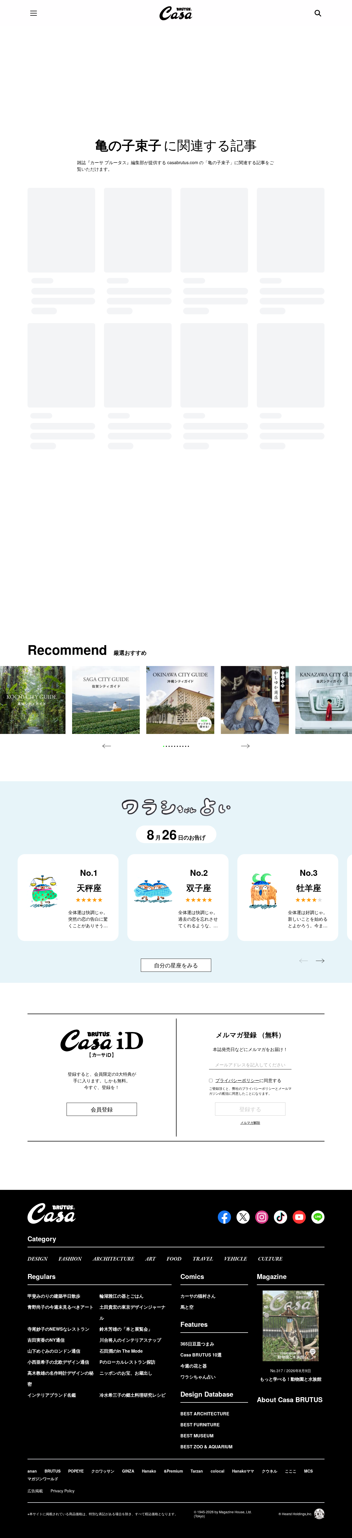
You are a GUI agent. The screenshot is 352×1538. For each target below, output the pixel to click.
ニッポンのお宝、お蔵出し (126, 1373)
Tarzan (197, 1471)
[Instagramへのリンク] (261, 1217)
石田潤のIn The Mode (121, 1351)
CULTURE (270, 1259)
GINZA (128, 1471)
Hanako (149, 1471)
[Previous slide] (106, 590)
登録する (250, 953)
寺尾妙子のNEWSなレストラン (58, 1329)
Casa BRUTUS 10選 (201, 1355)
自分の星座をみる (176, 809)
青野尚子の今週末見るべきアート (61, 1307)
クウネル (269, 1471)
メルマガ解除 (250, 966)
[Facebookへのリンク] (224, 1217)
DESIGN (38, 1259)
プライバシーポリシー (237, 924)
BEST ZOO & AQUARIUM (206, 1446)
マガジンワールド (43, 1478)
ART (150, 1259)
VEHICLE (235, 1259)
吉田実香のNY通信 (46, 1340)
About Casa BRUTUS (290, 1399)
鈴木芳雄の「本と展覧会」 (126, 1329)
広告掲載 (35, 1490)
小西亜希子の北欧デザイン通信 (58, 1362)
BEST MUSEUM (196, 1435)
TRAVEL (203, 1259)
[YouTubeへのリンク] (299, 1217)
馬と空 (187, 1307)
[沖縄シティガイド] (181, 544)
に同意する (248, 924)
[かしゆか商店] (255, 544)
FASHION (70, 1259)
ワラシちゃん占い (198, 1377)
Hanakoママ (243, 1471)
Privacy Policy (63, 1490)
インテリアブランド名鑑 (52, 1395)
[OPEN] (34, 13)
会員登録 (102, 953)
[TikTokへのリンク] (280, 1217)
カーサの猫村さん (198, 1296)
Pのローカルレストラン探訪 (127, 1362)
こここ (290, 1471)
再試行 (176, 264)
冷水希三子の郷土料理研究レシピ (133, 1395)
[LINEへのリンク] (317, 1217)
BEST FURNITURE (200, 1424)
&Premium (173, 1471)
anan (32, 1471)
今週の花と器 (193, 1366)
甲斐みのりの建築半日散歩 (54, 1296)
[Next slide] (245, 590)
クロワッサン (102, 1471)
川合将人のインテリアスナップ (130, 1340)
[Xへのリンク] (243, 1217)
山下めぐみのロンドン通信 (54, 1351)
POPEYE (76, 1471)
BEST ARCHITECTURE (204, 1413)
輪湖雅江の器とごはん (122, 1296)
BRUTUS (53, 1471)
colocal (217, 1471)
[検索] (318, 13)
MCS (308, 1471)
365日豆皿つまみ (197, 1344)
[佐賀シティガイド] (106, 544)
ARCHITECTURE (113, 1259)
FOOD (174, 1259)
